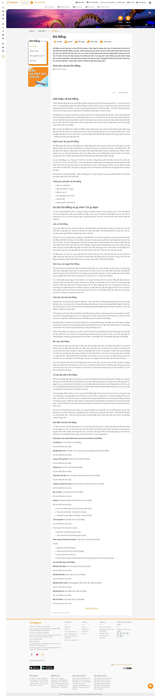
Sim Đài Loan (34, 682)
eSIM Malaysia (63, 680)
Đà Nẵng (54, 31)
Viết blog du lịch (104, 635)
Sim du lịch (91, 7)
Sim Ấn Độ (33, 685)
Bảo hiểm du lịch (64, 7)
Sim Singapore (42, 678)
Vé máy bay (50, 7)
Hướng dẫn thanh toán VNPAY (124, 630)
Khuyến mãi (85, 629)
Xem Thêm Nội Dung (91, 608)
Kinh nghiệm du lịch (37, 56)
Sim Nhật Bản (34, 683)
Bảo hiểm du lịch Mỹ (100, 687)
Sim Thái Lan (33, 678)
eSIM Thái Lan (55, 678)
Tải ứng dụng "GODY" (35, 668)
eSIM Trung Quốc (56, 682)
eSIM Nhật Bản (62, 685)
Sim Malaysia (33, 680)
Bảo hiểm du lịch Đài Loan (102, 680)
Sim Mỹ (40, 685)
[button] (141, 2)
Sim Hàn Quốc (44, 682)
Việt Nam (42, 31)
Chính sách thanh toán (71, 640)
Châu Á (31, 31)
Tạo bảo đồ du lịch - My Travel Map (106, 630)
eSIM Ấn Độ (64, 687)
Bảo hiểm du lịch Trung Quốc (102, 678)
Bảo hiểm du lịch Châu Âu (102, 685)
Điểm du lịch (34, 51)
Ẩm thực (84, 634)
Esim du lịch (78, 7)
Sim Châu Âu (44, 683)
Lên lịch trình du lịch (105, 627)
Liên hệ (66, 629)
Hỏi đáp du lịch (103, 633)
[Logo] (12, 2)
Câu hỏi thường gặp (70, 634)
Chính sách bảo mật (70, 631)
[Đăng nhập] (150, 2)
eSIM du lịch (55, 676)
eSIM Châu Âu (55, 687)
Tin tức (84, 627)
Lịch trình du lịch (104, 7)
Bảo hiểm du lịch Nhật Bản (102, 683)
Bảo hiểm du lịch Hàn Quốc (102, 682)
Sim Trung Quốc (43, 680)
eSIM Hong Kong (60, 683)
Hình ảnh (33, 61)
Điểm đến (85, 631)
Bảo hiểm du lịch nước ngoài (81, 680)
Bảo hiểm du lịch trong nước (81, 678)
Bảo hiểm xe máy (78, 682)
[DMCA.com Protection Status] (127, 668)
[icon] (120, 18)
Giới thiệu (33, 46)
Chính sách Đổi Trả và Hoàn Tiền (70, 637)
